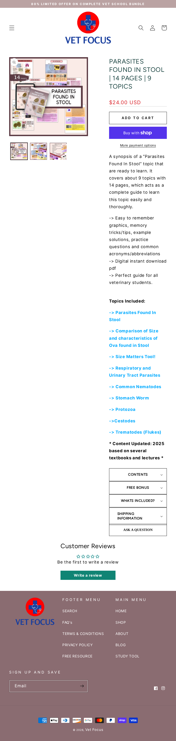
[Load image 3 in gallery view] (58, 151)
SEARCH (69, 611)
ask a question (138, 530)
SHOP (121, 622)
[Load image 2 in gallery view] (38, 151)
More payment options (138, 145)
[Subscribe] (82, 686)
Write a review (88, 575)
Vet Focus (94, 729)
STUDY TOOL (128, 656)
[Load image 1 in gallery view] (19, 151)
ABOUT (122, 634)
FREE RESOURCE (77, 656)
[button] (12, 28)
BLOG (121, 645)
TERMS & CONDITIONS (83, 634)
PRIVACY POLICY (77, 645)
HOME (121, 611)
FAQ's (67, 622)
